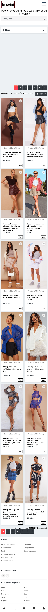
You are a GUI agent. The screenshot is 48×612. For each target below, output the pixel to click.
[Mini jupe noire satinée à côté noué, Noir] (12, 336)
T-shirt (26, 587)
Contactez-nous (7, 561)
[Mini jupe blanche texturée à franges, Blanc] (36, 336)
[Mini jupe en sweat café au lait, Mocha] (12, 265)
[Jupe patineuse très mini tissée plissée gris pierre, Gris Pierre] (36, 193)
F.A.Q (3, 551)
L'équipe (27, 544)
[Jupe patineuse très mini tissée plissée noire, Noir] (12, 122)
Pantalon (5, 594)
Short (26, 591)
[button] (44, 3)
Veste (3, 597)
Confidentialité (7, 557)
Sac (25, 594)
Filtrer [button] (6, 30)
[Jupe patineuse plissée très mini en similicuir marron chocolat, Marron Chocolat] (12, 193)
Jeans (26, 597)
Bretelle (27, 600)
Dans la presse (30, 551)
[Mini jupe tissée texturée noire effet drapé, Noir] (36, 479)
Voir (20, 166)
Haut (3, 591)
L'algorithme (29, 548)
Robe (3, 587)
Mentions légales (8, 554)
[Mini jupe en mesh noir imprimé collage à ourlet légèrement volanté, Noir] (12, 408)
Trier (41, 94)
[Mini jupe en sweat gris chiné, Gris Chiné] (36, 265)
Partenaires (6, 548)
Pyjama (4, 600)
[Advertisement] (24, 60)
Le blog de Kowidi (8, 544)
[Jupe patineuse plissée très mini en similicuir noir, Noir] (36, 122)
